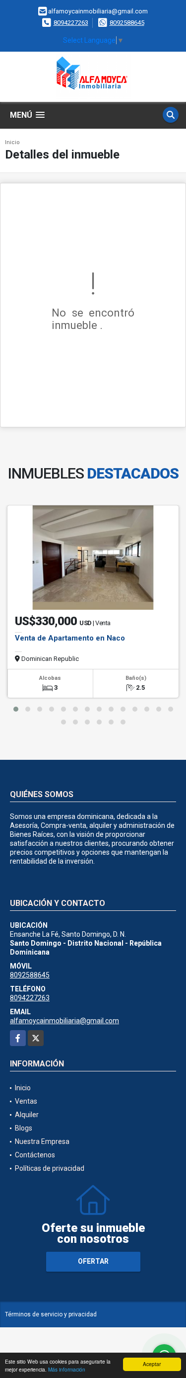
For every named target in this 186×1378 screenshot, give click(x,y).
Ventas (26, 1101)
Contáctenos (35, 1155)
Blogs (23, 1128)
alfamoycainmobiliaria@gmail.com (64, 1021)
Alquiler (27, 1115)
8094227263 (71, 22)
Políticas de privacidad (49, 1168)
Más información (66, 1369)
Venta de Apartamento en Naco (70, 638)
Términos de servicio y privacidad (51, 1314)
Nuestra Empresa (42, 1141)
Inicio (12, 142)
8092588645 (127, 22)
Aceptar (152, 1364)
